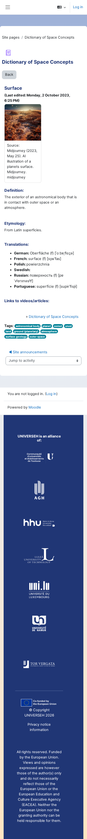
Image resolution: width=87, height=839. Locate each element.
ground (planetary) (26, 331)
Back (9, 74)
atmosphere (49, 331)
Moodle (35, 407)
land (8, 331)
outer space (37, 336)
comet (58, 326)
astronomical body (28, 326)
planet (47, 326)
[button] (61, 7)
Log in (78, 7)
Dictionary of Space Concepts (54, 316)
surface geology (16, 336)
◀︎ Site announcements (28, 352)
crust (68, 326)
